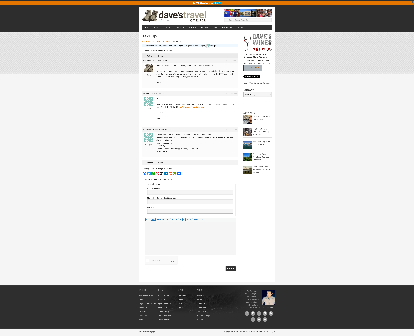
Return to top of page (147, 332)
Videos (141, 319)
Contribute (182, 295)
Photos (180, 307)
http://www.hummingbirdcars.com (191, 107)
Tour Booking (163, 311)
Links (180, 303)
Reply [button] (228, 60)
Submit (230, 269)
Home (144, 41)
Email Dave (201, 311)
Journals (142, 311)
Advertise (200, 299)
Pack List (161, 299)
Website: (150, 207)
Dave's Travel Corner (174, 16)
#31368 (234, 93)
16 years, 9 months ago (195, 45)
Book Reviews (163, 295)
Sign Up (217, 3)
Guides (142, 299)
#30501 (234, 60)
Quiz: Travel (163, 307)
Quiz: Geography (164, 303)
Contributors (201, 307)
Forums (151, 41)
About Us (200, 295)
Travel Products (164, 319)
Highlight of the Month (147, 303)
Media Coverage (203, 315)
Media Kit (200, 319)
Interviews (143, 307)
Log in (273, 332)
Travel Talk (160, 41)
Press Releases (145, 315)
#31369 (234, 129)
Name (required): (153, 188)
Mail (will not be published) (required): (161, 198)
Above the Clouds (146, 295)
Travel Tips (169, 41)
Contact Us (201, 303)
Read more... (270, 307)
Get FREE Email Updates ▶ (256, 82)
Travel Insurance (164, 315)
